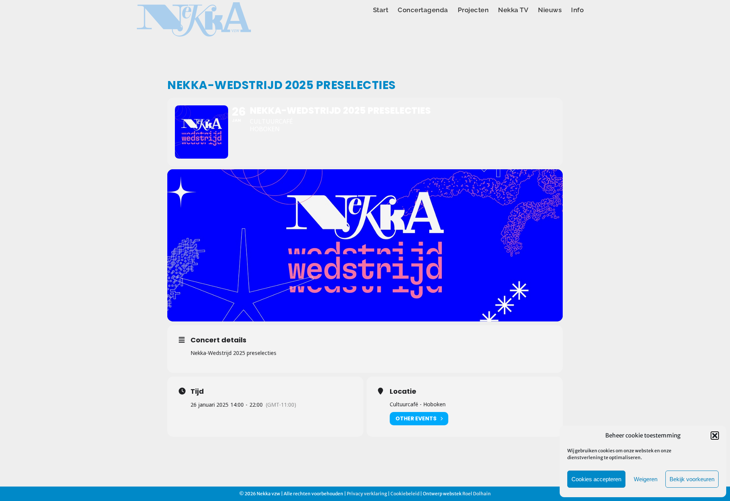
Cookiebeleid (404, 493)
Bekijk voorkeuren (692, 479)
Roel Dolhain (476, 493)
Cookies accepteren (596, 479)
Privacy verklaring (367, 493)
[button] (715, 435)
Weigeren (645, 479)
